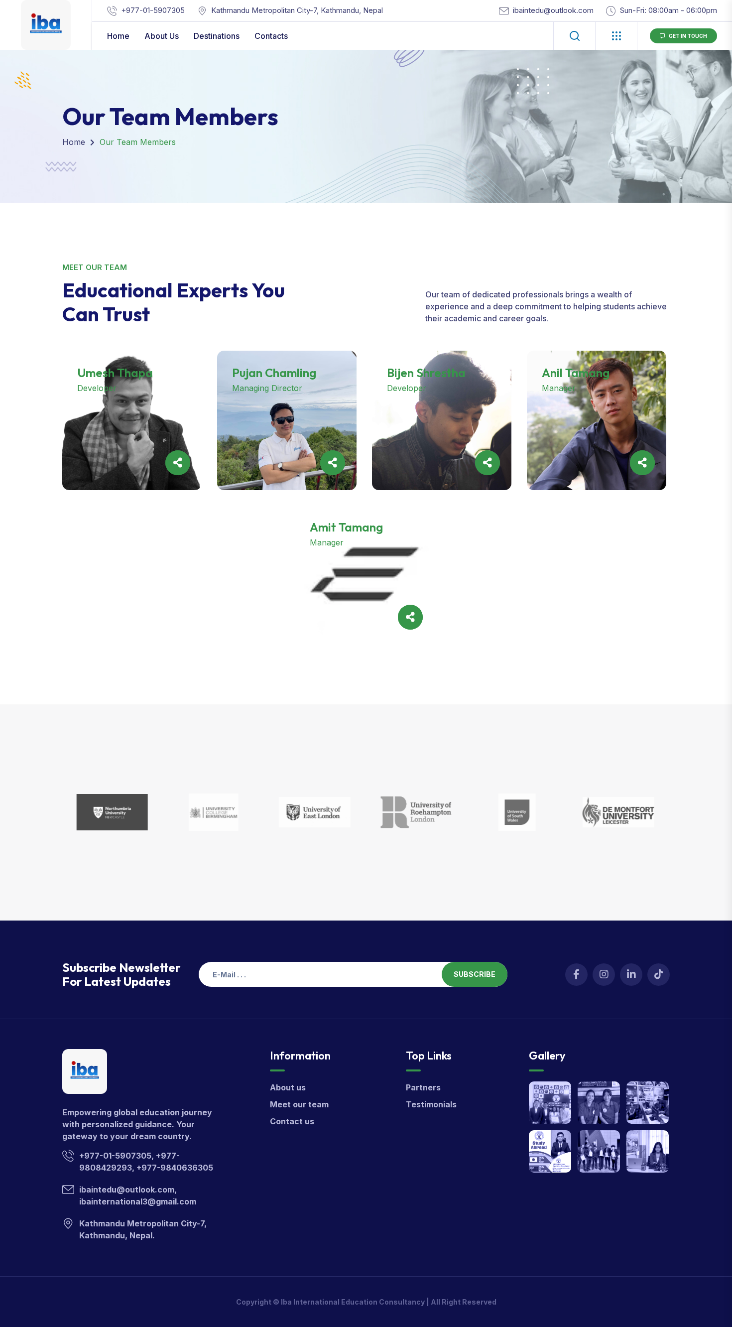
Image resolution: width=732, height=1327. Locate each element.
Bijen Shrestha (426, 372)
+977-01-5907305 (153, 10)
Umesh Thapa (115, 372)
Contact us (292, 1121)
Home (118, 36)
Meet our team (299, 1104)
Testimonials (431, 1104)
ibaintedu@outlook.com (553, 10)
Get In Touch (688, 36)
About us (288, 1087)
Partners (423, 1087)
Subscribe (474, 974)
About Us (161, 36)
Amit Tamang (346, 527)
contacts (271, 36)
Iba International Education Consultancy (353, 1302)
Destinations (217, 36)
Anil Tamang (576, 372)
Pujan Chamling (274, 372)
